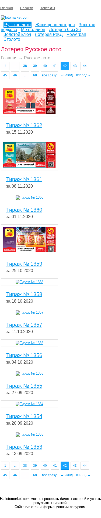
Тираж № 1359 (24, 264)
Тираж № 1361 (24, 179)
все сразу (49, 75)
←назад (66, 75)
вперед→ (83, 75)
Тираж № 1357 (24, 325)
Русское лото (17, 24)
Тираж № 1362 (24, 125)
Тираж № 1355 (24, 386)
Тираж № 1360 (24, 210)
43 (75, 66)
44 (85, 66)
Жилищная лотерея (55, 24)
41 (55, 66)
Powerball (76, 34)
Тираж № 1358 (24, 294)
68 (35, 75)
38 (25, 66)
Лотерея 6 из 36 (65, 29)
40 (45, 66)
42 (65, 66)
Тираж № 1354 (24, 416)
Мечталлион (33, 29)
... (15, 66)
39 (35, 66)
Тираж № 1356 (24, 355)
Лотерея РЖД (49, 34)
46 (15, 75)
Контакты (47, 8)
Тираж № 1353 (24, 447)
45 (5, 75)
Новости (26, 8)
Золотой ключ (17, 34)
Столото (12, 39)
